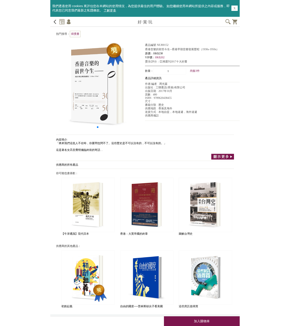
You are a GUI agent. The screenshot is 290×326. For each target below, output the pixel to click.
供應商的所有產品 (67, 164)
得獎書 (75, 33)
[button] (97, 127)
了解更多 (110, 10)
